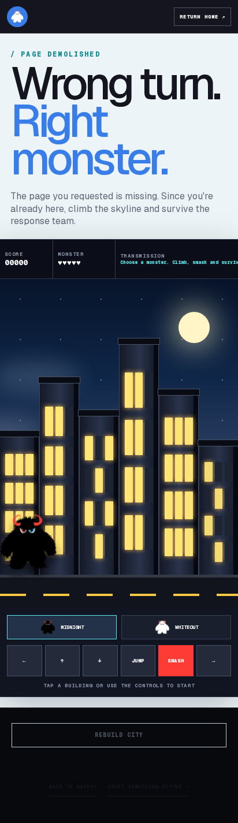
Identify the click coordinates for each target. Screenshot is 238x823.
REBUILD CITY (119, 735)
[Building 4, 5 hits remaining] (139, 461)
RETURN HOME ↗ (202, 16)
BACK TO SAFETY (73, 786)
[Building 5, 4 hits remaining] (178, 487)
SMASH (176, 660)
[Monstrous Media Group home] (17, 16)
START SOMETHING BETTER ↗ (148, 786)
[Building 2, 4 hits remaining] (59, 480)
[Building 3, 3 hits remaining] (99, 497)
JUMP (138, 660)
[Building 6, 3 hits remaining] (218, 512)
